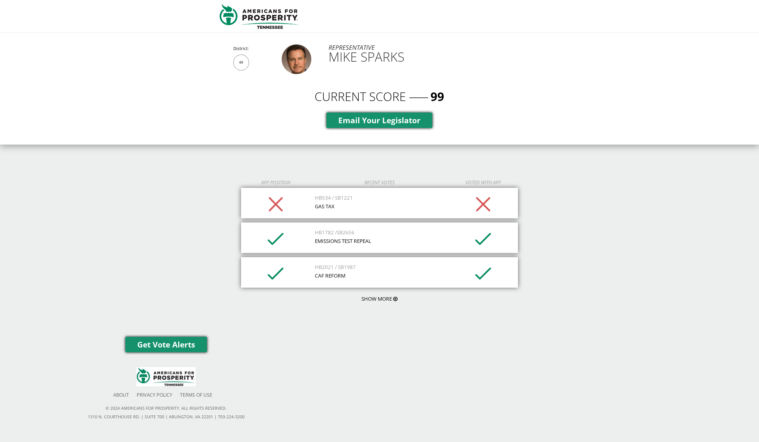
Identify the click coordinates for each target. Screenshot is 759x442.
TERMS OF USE (196, 395)
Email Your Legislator (379, 120)
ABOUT (121, 395)
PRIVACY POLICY (154, 395)
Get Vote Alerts (166, 344)
